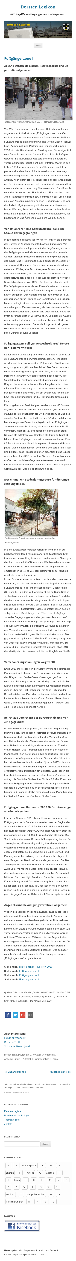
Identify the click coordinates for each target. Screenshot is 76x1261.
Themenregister (12, 1119)
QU (24, 1187)
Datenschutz (31, 1254)
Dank (41, 1254)
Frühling (29, 1172)
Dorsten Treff (12, 1042)
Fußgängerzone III (29, 975)
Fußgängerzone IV (29, 979)
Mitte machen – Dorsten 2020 (35, 966)
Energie (10, 1172)
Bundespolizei (29, 1165)
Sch (49, 1187)
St (57, 1187)
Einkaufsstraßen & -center (45, 1059)
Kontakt (7, 1254)
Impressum (18, 1254)
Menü (38, 45)
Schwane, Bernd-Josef (17, 1046)
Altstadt (27, 1059)
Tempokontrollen (36, 1194)
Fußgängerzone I (29, 971)
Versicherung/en (14, 1201)
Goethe (50, 1172)
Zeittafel (8, 1124)
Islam (17, 1180)
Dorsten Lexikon (38, 7)
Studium (10, 1194)
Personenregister (13, 1111)
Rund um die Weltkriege (16, 1115)
